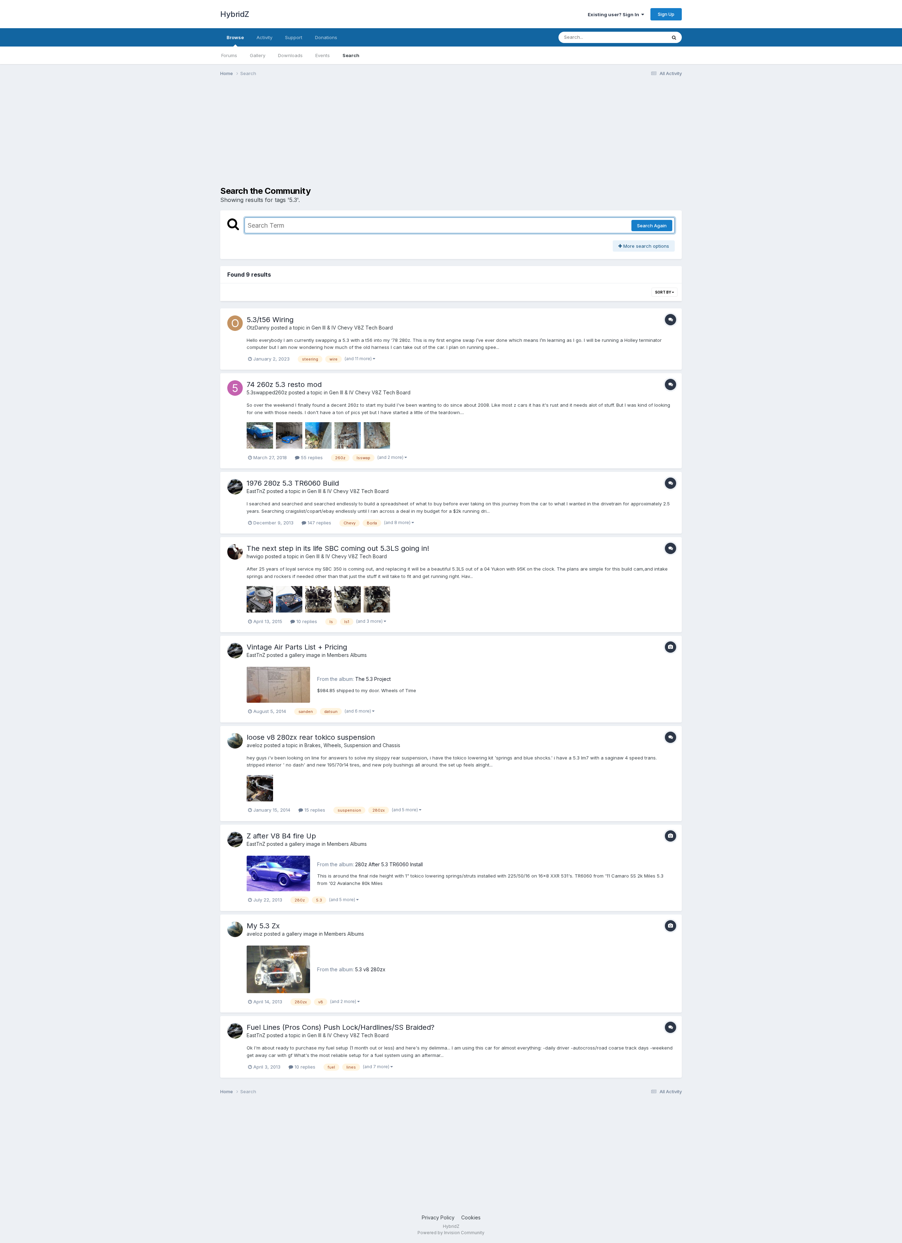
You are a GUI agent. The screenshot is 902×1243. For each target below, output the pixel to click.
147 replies (318, 522)
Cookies (471, 1217)
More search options (645, 246)
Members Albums (347, 655)
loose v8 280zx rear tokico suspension (311, 737)
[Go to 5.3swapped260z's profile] (235, 388)
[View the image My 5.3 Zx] (278, 969)
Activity (264, 37)
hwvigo (255, 556)
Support (293, 37)
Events (322, 55)
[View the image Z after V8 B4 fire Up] (278, 873)
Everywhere (644, 37)
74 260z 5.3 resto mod (284, 384)
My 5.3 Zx (263, 926)
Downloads (290, 55)
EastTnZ (256, 491)
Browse (235, 37)
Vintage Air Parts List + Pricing (297, 647)
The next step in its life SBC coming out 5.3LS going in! (338, 548)
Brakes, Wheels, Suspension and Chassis (352, 745)
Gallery (257, 55)
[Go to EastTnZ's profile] (235, 486)
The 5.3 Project (373, 679)
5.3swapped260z (267, 392)
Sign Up (666, 14)
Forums (229, 55)
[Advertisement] (348, 136)
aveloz (254, 745)
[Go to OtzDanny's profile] (235, 323)
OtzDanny (258, 328)
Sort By (663, 292)
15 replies (314, 810)
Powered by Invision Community (451, 1232)
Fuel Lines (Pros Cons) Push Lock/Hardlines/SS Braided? (340, 1027)
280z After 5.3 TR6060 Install (389, 864)
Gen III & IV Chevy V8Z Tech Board (352, 328)
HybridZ (234, 14)
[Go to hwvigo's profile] (235, 552)
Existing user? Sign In (614, 14)
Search (350, 55)
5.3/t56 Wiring (270, 319)
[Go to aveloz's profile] (235, 741)
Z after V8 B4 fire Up (281, 836)
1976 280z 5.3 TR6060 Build (293, 483)
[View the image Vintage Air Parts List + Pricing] (278, 685)
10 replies (306, 621)
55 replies (311, 457)
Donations (326, 37)
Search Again (652, 225)
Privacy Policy (438, 1217)
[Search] (674, 37)
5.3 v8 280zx (370, 969)
